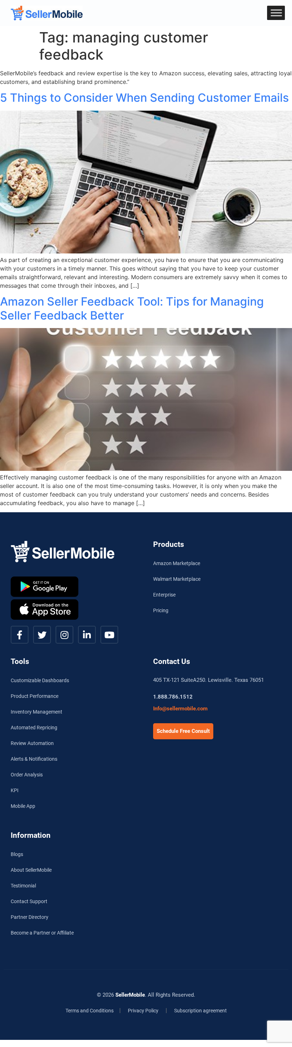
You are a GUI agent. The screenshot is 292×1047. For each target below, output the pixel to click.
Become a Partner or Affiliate (42, 933)
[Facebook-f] (19, 635)
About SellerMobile (31, 870)
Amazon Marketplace (176, 563)
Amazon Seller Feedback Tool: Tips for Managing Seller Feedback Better (132, 308)
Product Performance (34, 696)
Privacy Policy (143, 1010)
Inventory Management (36, 712)
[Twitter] (42, 635)
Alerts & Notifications (34, 759)
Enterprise (164, 595)
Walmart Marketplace (176, 579)
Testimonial (23, 886)
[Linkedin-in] (87, 635)
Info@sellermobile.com (180, 708)
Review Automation (32, 743)
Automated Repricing (34, 727)
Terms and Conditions (90, 1010)
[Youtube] (109, 635)
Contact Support (29, 901)
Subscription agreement (200, 1010)
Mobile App (23, 806)
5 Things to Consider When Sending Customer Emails (144, 98)
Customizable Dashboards (40, 680)
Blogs (17, 854)
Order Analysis (27, 774)
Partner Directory (29, 917)
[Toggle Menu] (276, 12)
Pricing (160, 610)
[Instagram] (64, 635)
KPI (15, 790)
